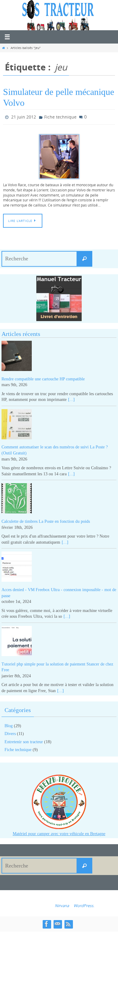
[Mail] (57, 923)
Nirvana (62, 904)
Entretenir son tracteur (24, 740)
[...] (71, 398)
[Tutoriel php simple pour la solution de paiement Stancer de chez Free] (59, 640)
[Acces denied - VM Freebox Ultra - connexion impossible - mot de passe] (59, 566)
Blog (9, 724)
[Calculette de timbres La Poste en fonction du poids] (59, 498)
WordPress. (84, 904)
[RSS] (68, 923)
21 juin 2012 (23, 116)
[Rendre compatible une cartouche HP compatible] (59, 355)
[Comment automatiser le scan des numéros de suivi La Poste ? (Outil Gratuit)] (59, 424)
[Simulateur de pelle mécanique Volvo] (59, 155)
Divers (10, 732)
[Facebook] (47, 923)
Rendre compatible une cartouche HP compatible (43, 377)
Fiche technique (60, 116)
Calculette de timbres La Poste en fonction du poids (46, 520)
